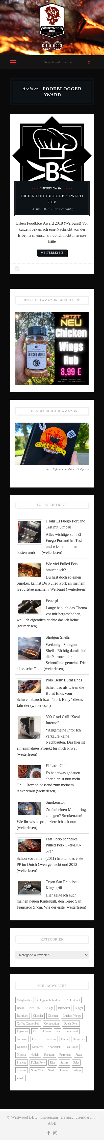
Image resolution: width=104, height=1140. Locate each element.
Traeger (64, 1070)
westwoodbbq (63, 209)
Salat (76, 1062)
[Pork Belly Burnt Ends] (31, 686)
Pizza (78, 1054)
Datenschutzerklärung (78, 1117)
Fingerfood (71, 1031)
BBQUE (34, 1008)
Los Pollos (71, 1047)
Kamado (22, 1047)
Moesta (21, 1054)
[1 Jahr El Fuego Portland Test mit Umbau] (31, 532)
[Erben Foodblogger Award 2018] (52, 155)
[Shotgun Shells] (31, 648)
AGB (52, 1123)
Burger (79, 1008)
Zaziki (20, 1078)
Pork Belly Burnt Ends (64, 680)
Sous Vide (37, 1070)
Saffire (64, 1062)
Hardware (50, 1039)
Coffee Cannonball (28, 1023)
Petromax (65, 1054)
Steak (51, 1070)
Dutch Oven (71, 1023)
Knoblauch (54, 1047)
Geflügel (22, 1039)
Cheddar (38, 1015)
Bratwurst (64, 1008)
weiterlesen (52, 252)
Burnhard (22, 1015)
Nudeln (35, 1054)
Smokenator (55, 802)
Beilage (48, 1008)
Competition (51, 1023)
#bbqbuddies (24, 1000)
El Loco (46, 1031)
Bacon (20, 1008)
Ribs (53, 1062)
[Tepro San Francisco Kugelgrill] (31, 887)
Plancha (21, 1062)
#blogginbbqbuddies (49, 1000)
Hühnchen (79, 1039)
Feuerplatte (54, 600)
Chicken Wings (72, 1015)
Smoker (21, 1070)
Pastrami (49, 1054)
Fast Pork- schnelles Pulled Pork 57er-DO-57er (63, 845)
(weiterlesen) (52, 552)
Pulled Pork (38, 1062)
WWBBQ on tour (52, 188)
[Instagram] (57, 46)
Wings (77, 1070)
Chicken (53, 1015)
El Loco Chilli (57, 765)
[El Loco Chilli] (31, 771)
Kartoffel (37, 1047)
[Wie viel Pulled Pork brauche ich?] (31, 569)
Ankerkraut (73, 1000)
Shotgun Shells (58, 637)
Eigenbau (22, 1031)
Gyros (36, 1039)
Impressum (49, 1117)
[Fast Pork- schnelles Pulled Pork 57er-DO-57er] (31, 845)
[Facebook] (46, 46)
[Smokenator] (31, 808)
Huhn (64, 1039)
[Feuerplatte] (31, 606)
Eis (35, 1031)
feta (58, 1031)
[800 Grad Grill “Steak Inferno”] (31, 727)
